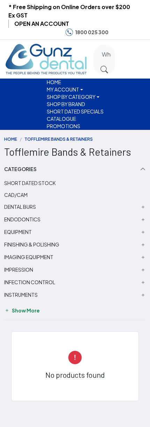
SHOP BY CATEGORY (71, 97)
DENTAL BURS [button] (20, 207)
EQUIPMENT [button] (18, 232)
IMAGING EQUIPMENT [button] (28, 257)
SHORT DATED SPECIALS (75, 111)
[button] (124, 58)
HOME (54, 82)
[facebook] (118, 32)
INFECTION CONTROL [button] (29, 282)
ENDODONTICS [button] (22, 219)
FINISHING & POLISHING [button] (31, 245)
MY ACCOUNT (63, 89)
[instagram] (128, 32)
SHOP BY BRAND (66, 104)
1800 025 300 (91, 32)
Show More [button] (25, 310)
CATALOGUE (61, 119)
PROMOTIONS (63, 126)
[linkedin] (139, 32)
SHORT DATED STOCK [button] (30, 183)
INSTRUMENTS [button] (21, 295)
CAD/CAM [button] (16, 195)
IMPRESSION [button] (18, 270)
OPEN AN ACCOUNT (41, 23)
